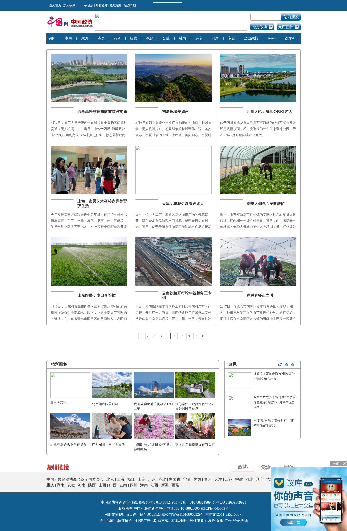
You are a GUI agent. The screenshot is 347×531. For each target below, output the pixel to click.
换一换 (289, 364)
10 (203, 336)
